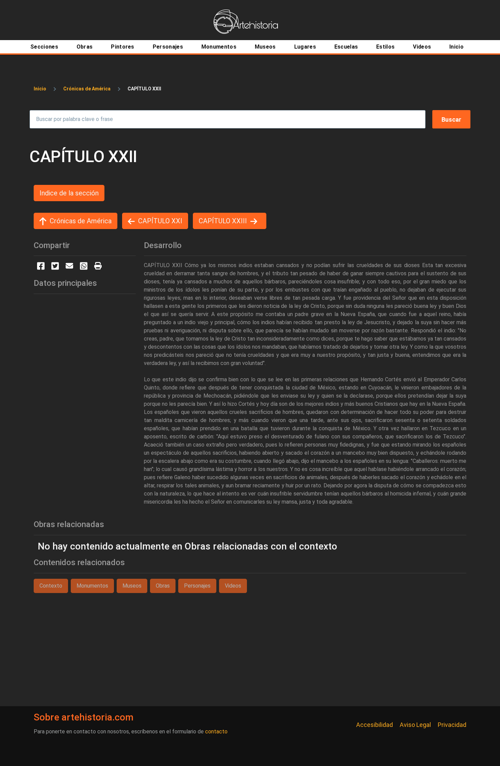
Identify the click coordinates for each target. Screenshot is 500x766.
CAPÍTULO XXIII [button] (223, 221)
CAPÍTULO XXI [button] (160, 221)
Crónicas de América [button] (81, 221)
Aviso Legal (415, 724)
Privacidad (452, 724)
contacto (216, 731)
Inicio (40, 88)
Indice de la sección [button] (69, 193)
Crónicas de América (87, 88)
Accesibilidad (374, 724)
